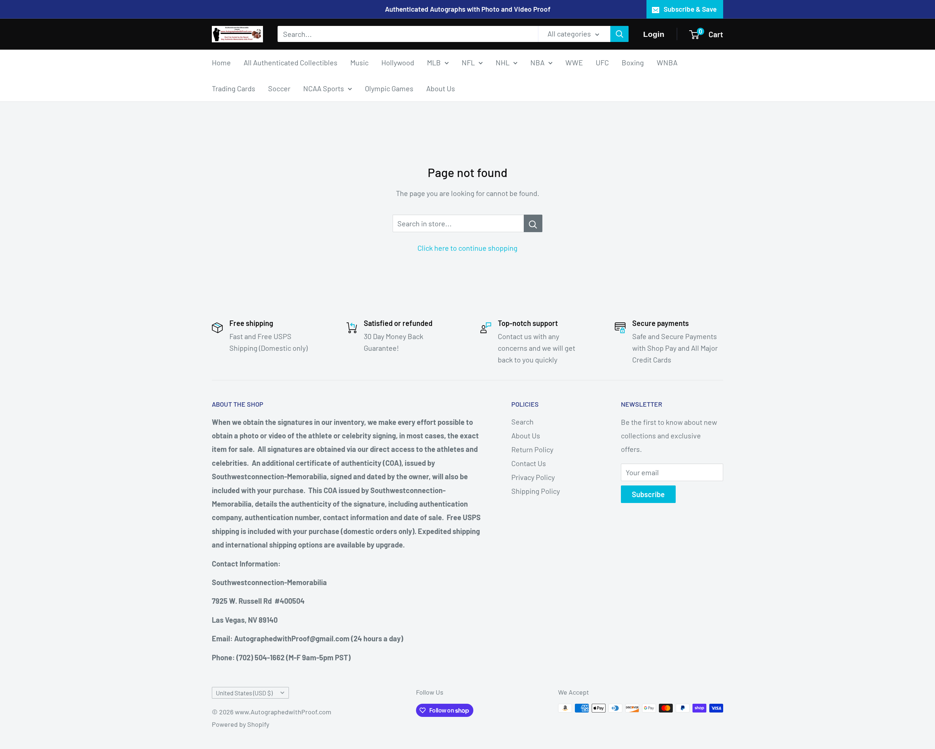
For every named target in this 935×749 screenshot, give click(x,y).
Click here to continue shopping (467, 247)
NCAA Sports (323, 88)
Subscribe (648, 494)
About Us (440, 88)
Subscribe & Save (690, 9)
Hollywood (397, 62)
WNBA (667, 62)
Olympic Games (389, 88)
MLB (434, 62)
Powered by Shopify (240, 724)
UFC (602, 62)
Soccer (279, 88)
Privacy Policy (533, 477)
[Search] (619, 34)
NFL (468, 62)
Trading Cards (233, 88)
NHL (503, 62)
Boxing (633, 62)
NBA (537, 62)
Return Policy (532, 449)
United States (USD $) (244, 692)
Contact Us (528, 463)
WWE (574, 62)
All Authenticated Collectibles (290, 62)
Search (522, 421)
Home (221, 62)
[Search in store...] (533, 223)
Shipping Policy (535, 491)
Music (359, 62)
